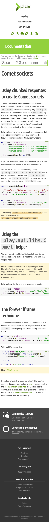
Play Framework (24, 7)
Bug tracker (24, 487)
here (30, 383)
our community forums (22, 392)
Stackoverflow (18, 420)
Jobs (24, 471)
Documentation (24, 21)
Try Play (24, 16)
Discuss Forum (18, 417)
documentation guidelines (15, 386)
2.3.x (38, 56)
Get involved (24, 490)
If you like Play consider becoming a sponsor (27, 432)
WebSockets (12, 370)
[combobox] (24, 63)
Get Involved (24, 26)
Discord (30, 417)
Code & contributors (24, 484)
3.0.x (36, 58)
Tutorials (24, 456)
